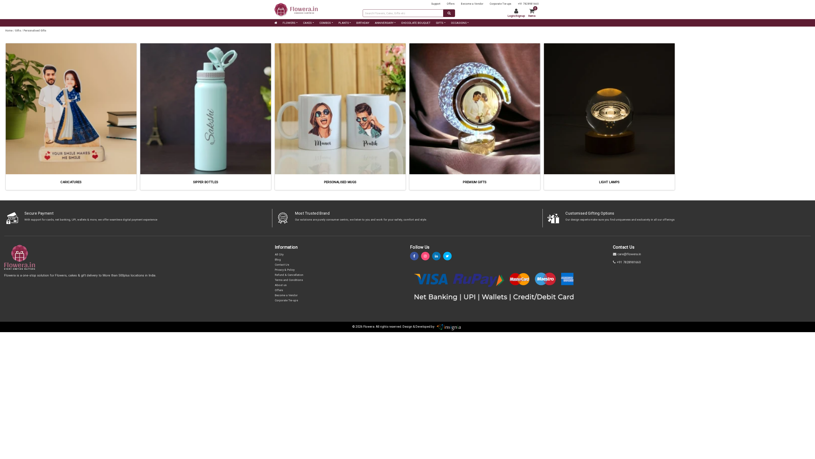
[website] (296, 9)
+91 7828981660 (528, 3)
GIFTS (440, 22)
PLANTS (344, 22)
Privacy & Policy (285, 269)
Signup (520, 15)
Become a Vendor (472, 3)
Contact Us (282, 264)
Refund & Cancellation (289, 274)
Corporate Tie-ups (500, 3)
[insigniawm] (449, 326)
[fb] (415, 256)
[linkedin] (437, 256)
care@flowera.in (628, 254)
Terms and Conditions (289, 280)
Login (511, 15)
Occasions (459, 22)
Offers (451, 3)
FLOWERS (289, 22)
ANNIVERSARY (384, 22)
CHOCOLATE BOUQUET (415, 22)
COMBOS (325, 22)
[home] (275, 23)
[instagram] (426, 256)
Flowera (368, 326)
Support (435, 3)
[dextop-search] (449, 13)
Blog (278, 259)
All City (279, 254)
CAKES (307, 22)
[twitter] (448, 256)
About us (281, 285)
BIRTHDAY (362, 22)
